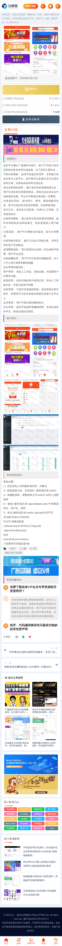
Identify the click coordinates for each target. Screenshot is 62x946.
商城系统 (11, 814)
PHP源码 (11, 809)
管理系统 (52, 824)
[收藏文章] (16, 636)
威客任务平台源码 (13, 553)
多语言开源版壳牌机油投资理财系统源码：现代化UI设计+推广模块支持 (44, 712)
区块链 (24, 819)
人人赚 (23, 549)
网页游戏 (52, 814)
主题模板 (11, 828)
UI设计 (32, 165)
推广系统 (52, 809)
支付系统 (24, 814)
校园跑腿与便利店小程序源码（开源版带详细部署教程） (44, 746)
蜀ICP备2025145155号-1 (36, 919)
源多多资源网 (18, 15)
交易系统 (38, 824)
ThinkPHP (24, 809)
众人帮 (33, 549)
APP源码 (38, 819)
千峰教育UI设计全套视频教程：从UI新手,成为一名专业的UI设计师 (17, 712)
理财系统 (38, 809)
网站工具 (24, 828)
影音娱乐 (38, 828)
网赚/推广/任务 (34, 15)
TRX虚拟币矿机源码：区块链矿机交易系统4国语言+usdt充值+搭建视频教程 (40, 851)
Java (52, 828)
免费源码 (38, 814)
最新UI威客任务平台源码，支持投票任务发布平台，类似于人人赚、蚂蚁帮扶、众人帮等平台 (30, 19)
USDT (51, 819)
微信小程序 (11, 824)
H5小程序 (10, 819)
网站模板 (24, 824)
